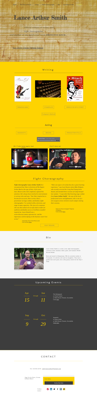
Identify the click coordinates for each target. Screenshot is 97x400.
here (64, 211)
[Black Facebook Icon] (58, 389)
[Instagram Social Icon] (61, 389)
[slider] (58, 140)
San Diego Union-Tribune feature (28, 47)
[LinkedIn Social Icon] (51, 389)
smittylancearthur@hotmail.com (51, 368)
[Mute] (57, 140)
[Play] (38, 140)
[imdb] (64, 389)
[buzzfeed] (48, 389)
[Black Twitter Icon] (54, 389)
